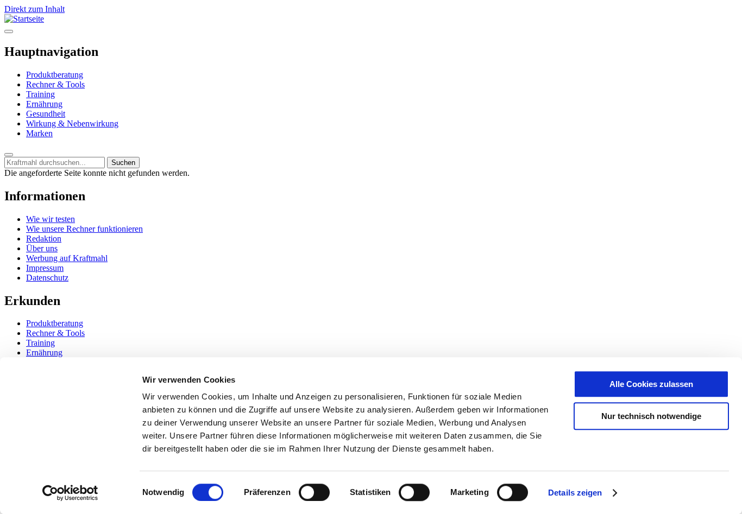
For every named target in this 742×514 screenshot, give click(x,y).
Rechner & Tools (55, 84)
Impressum (45, 267)
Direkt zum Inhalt (34, 9)
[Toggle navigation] (8, 31)
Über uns (42, 248)
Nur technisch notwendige (651, 416)
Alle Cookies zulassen (651, 384)
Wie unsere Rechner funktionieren (84, 228)
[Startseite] (24, 18)
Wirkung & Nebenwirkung (72, 123)
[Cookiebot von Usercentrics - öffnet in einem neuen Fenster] (70, 493)
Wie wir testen (50, 219)
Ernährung (44, 104)
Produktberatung (54, 74)
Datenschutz (47, 277)
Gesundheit (45, 113)
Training (40, 94)
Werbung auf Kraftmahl (67, 258)
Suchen (123, 162)
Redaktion (43, 238)
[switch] (314, 492)
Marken (39, 133)
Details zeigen (575, 492)
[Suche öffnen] (8, 154)
